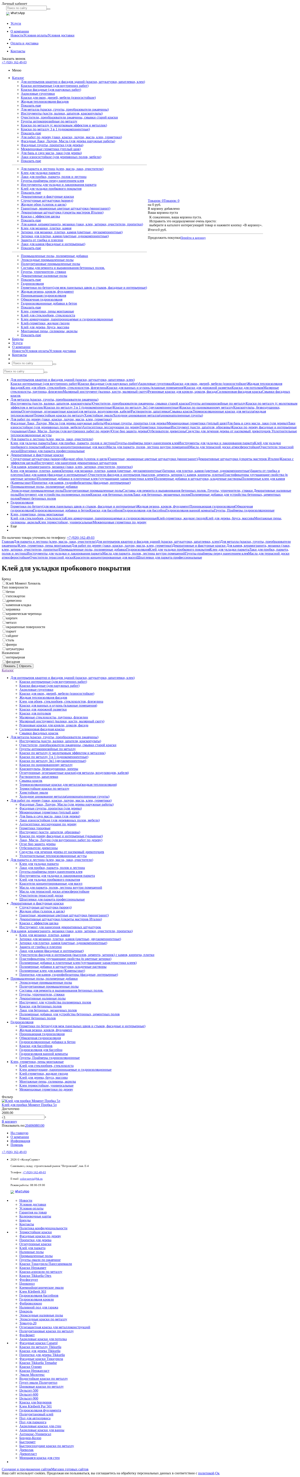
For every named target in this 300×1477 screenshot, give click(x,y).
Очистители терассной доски (52, 557)
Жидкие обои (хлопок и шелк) (43, 204)
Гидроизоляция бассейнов (38, 1295)
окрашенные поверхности (25, 627)
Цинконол (27, 1283)
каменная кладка (18, 605)
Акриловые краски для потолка (43, 1339)
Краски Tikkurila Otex (35, 1276)
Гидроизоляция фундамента (40, 1410)
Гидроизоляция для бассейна (144, 510)
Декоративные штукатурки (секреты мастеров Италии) (62, 212)
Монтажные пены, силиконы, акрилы (49, 331)
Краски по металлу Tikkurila (40, 1347)
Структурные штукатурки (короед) (47, 200)
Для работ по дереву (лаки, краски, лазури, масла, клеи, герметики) (71, 137)
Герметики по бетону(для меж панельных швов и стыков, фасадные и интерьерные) (84, 287)
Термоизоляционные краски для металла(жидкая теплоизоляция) (68, 784)
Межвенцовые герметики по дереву (119, 522)
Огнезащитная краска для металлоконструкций (54, 1327)
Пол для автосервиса (35, 1418)
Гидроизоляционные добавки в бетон (49, 303)
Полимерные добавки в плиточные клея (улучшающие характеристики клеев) (95, 479)
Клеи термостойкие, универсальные (65, 522)
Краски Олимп (30, 1367)
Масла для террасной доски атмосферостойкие (224, 447)
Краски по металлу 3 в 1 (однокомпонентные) (55, 129)
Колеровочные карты (35, 1216)
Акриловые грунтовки (38, 93)
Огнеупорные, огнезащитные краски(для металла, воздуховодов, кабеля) (76, 411)
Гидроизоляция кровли (36, 1299)
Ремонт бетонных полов (38, 498)
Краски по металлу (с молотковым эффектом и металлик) (64, 125)
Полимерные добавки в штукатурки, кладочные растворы (198, 479)
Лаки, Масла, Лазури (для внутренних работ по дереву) (69, 431)
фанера (11, 644)
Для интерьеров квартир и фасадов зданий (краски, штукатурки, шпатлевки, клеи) (83, 82)
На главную (19, 1133)
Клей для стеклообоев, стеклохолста (48, 315)
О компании (20, 31)
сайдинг (12, 636)
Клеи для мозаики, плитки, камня (46, 228)
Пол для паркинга (32, 1422)
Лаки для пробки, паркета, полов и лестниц (54, 177)
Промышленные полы (36, 1256)
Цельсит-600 (28, 1394)
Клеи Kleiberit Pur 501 (35, 1406)
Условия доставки (61, 35)
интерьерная (15, 657)
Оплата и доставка (24, 43)
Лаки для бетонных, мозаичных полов (161, 494)
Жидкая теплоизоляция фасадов (45, 101)
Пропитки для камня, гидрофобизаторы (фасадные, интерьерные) (81, 482)
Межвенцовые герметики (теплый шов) (51, 149)
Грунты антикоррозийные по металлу (49, 121)
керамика (13, 609)
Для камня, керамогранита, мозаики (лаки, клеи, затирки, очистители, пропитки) (82, 224)
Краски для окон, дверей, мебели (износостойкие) (58, 97)
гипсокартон (15, 596)
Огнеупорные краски (35, 1244)
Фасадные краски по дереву (40, 1236)
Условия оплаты (35, 35)
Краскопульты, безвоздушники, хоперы (48, 769)
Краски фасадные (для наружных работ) (51, 89)
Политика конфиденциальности (43, 1228)
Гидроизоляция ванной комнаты (190, 510)
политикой (206, 1473)
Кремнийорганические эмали (41, 1287)
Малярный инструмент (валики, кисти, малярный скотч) (105, 391)
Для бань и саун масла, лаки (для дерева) (51, 153)
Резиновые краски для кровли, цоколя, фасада (182, 391)
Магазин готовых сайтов (70, 1469)
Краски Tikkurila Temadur (38, 1363)
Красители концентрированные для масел (75, 447)
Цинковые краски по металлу (41, 1386)
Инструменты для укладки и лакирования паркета (58, 184)
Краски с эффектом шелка (40, 216)
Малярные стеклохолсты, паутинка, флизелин (53, 717)
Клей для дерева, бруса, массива (45, 327)
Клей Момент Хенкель (23, 583)
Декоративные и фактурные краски (47, 196)
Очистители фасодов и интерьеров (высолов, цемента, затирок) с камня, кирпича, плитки (155, 475)
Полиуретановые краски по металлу (46, 1331)
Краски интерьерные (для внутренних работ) (55, 86)
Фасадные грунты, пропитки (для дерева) (52, 145)
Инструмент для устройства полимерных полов (54, 494)
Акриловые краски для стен (40, 1426)
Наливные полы (31, 1252)
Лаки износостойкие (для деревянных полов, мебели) (61, 157)
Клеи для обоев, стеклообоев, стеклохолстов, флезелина (65, 387)
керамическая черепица (24, 614)
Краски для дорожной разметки (208, 387)
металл (11, 622)
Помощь (17, 1145)
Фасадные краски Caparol (38, 1343)
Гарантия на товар (33, 1212)
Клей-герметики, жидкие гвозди (45, 323)
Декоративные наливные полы (44, 276)
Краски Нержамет (32, 1268)
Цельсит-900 (28, 1398)
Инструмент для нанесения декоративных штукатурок (76, 463)
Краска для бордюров (35, 1402)
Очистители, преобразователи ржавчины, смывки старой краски (69, 117)
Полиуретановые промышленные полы (50, 264)
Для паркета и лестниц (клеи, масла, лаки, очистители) (62, 169)
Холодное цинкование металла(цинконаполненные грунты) (158, 415)
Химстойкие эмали (98, 415)
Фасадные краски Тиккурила (41, 1359)
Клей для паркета (32, 1248)
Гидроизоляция (32, 283)
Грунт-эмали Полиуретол (38, 1382)
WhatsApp (22, 1191)
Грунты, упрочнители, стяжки (43, 272)
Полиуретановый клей (36, 1414)
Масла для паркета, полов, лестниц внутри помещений (148, 447)
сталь (10, 640)
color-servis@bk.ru (31, 1178)
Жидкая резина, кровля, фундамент (47, 291)
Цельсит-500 (28, 1390)
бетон (10, 592)
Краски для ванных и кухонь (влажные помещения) (145, 387)
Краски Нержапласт (34, 1371)
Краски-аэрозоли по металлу (40, 1272)
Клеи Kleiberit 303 (32, 1291)
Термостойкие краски (35, 1232)
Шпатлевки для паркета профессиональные (52, 451)
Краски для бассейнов (106, 510)
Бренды (17, 339)
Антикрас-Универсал (35, 1434)
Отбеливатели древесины (166, 431)
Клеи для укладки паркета (40, 173)
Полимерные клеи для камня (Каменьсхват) (52, 970)
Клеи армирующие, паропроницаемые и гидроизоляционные (67, 319)
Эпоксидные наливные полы (41, 1315)
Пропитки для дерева (35, 1240)
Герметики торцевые (155, 427)
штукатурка (15, 649)
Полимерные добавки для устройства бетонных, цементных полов (69, 1014)
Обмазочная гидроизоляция (41, 299)
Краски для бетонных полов (111, 494)
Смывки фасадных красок (38, 733)
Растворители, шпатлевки (150, 411)
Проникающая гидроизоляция (43, 295)
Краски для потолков (247, 387)
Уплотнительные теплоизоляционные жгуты (53, 856)
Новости (17, 35)
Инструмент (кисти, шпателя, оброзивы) (201, 427)
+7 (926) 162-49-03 (14, 62)
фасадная (13, 662)
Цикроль (26, 1311)
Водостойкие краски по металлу (43, 1378)
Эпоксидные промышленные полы (47, 260)
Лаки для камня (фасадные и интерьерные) (53, 244)
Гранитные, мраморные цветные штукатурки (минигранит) (65, 208)
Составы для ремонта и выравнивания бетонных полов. (63, 268)
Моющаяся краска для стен (39, 1458)
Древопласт (28, 1454)
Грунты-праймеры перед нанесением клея (52, 181)
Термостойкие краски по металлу (59, 415)
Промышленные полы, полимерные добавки (54, 256)
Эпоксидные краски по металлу (43, 1319)
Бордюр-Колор (30, 1438)
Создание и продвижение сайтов (26, 1469)
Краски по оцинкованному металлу (206, 407)
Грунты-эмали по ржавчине (40, 1260)
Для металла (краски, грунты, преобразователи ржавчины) (65, 109)
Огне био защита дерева (129, 431)
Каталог (18, 78)
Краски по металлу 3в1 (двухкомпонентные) (146, 407)
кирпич (11, 618)
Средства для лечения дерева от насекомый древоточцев (228, 431)
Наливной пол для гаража (38, 1307)
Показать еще (31, 105)
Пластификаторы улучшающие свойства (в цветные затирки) (65, 959)
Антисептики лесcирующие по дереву (111, 427)
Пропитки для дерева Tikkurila (42, 1355)
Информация (20, 1141)
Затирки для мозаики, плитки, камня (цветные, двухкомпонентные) (72, 232)
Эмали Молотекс (32, 1374)
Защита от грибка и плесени (42, 240)
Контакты (18, 51)
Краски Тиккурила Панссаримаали (45, 1264)
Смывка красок (181, 411)
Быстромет (27, 1442)
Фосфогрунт (28, 1279)
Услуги (16, 23)
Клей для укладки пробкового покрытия (51, 188)
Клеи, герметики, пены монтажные (47, 311)
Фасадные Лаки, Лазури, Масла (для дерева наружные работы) (68, 141)
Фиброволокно (30, 1303)
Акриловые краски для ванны (41, 1430)
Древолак (26, 1450)
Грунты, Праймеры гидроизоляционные (244, 510)
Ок (217, 1473)
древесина (14, 600)
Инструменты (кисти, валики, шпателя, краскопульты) (62, 113)
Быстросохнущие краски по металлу (46, 1446)
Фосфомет (27, 1335)
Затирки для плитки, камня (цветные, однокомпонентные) (65, 236)
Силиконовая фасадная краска (239, 391)
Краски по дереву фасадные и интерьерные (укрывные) (61, 836)
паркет (11, 631)
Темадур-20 (27, 1323)
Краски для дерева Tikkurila (39, 1351)
